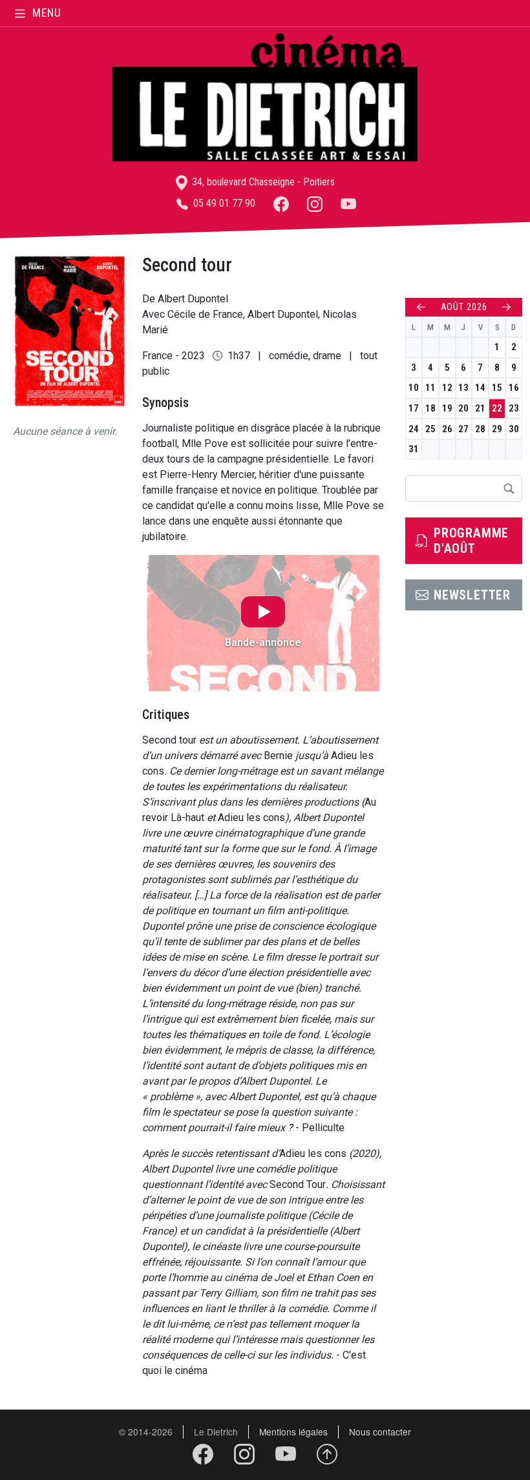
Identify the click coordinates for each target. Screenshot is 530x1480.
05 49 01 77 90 (223, 203)
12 (447, 387)
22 (497, 408)
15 (497, 387)
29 (497, 429)
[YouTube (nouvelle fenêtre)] (348, 203)
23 (514, 408)
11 (430, 387)
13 (463, 387)
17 (413, 408)
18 (430, 408)
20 (463, 408)
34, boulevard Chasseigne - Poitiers (262, 182)
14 (480, 387)
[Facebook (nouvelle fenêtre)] (281, 203)
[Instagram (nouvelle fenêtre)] (315, 203)
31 (413, 449)
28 (480, 429)
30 (514, 429)
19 (447, 408)
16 (514, 387)
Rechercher (509, 488)
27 (463, 429)
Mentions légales (293, 1431)
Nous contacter (380, 1431)
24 (413, 429)
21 (480, 408)
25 (430, 429)
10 (413, 387)
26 (447, 429)
